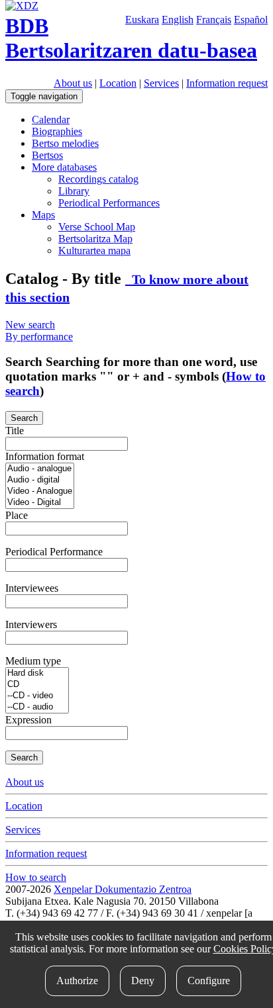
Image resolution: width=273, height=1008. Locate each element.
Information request (227, 83)
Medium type (33, 660)
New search (30, 324)
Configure (209, 980)
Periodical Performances (109, 202)
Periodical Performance (54, 551)
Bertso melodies (65, 143)
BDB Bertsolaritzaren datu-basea (131, 38)
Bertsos (47, 155)
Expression (28, 719)
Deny (142, 980)
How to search (35, 877)
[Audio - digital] (40, 480)
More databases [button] (64, 167)
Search (24, 418)
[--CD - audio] (37, 707)
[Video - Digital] (40, 502)
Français (213, 19)
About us (73, 83)
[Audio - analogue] (40, 469)
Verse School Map (96, 226)
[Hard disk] (37, 673)
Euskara (142, 19)
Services (161, 83)
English (177, 19)
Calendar (51, 119)
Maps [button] (43, 214)
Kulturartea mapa (94, 250)
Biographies (57, 131)
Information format (44, 456)
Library (73, 191)
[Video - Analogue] (40, 491)
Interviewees (31, 588)
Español (251, 19)
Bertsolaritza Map (95, 238)
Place (16, 515)
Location (117, 83)
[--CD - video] (37, 696)
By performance (39, 336)
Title (14, 430)
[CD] (37, 684)
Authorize (77, 980)
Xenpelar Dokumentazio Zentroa (122, 889)
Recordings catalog (98, 179)
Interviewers (31, 624)
